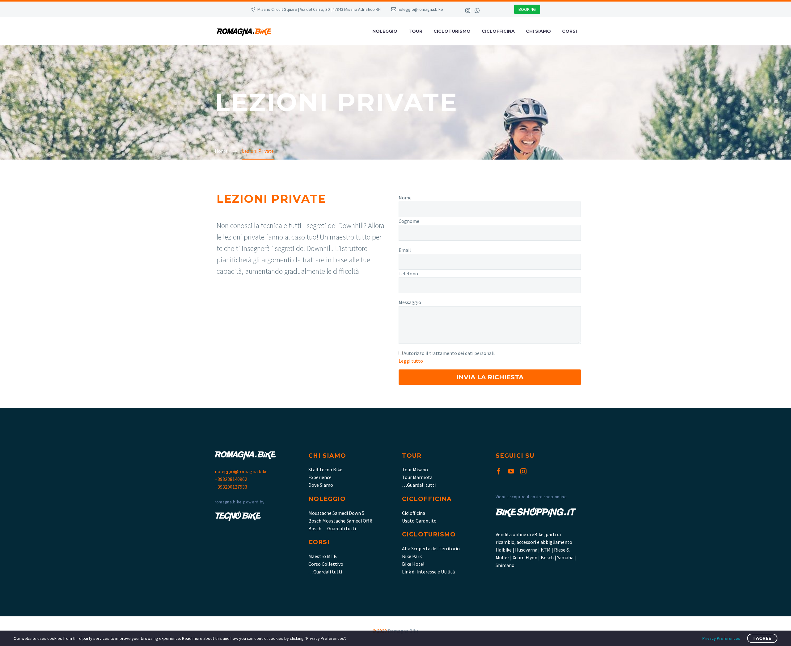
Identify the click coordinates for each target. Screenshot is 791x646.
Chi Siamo (538, 31)
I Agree (762, 638)
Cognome (409, 221)
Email (405, 250)
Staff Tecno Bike (325, 469)
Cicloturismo (452, 31)
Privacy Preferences (721, 638)
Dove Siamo (320, 485)
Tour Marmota (417, 477)
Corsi (569, 31)
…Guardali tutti (325, 572)
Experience (320, 477)
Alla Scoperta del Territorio (431, 548)
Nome (405, 197)
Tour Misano (415, 469)
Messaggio (410, 302)
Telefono (408, 273)
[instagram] (523, 471)
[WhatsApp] (477, 10)
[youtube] (511, 471)
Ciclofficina (498, 31)
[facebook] (499, 471)
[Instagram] (467, 10)
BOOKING (527, 9)
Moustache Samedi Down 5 (336, 513)
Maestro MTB (322, 556)
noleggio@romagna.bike (420, 9)
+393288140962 (231, 479)
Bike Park (412, 556)
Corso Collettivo (325, 564)
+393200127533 (231, 487)
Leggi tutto (411, 361)
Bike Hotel (413, 564)
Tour (415, 31)
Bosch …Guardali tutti (332, 528)
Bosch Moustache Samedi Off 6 (340, 521)
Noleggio (384, 31)
